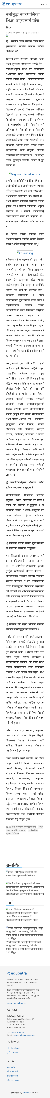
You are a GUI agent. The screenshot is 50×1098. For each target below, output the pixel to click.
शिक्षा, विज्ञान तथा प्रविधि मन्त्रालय (24, 828)
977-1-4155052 (17, 1032)
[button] (44, 4)
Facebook (15, 1048)
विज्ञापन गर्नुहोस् (12, 1076)
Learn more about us (16, 1003)
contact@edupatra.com (24, 1035)
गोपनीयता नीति (12, 1071)
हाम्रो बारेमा (11, 1067)
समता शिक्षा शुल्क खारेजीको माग (20, 875)
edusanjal (27, 1092)
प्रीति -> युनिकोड (13, 1080)
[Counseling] (25, 253)
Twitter (14, 1052)
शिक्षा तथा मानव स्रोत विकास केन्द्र (24, 827)
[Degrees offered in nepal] (25, 174)
